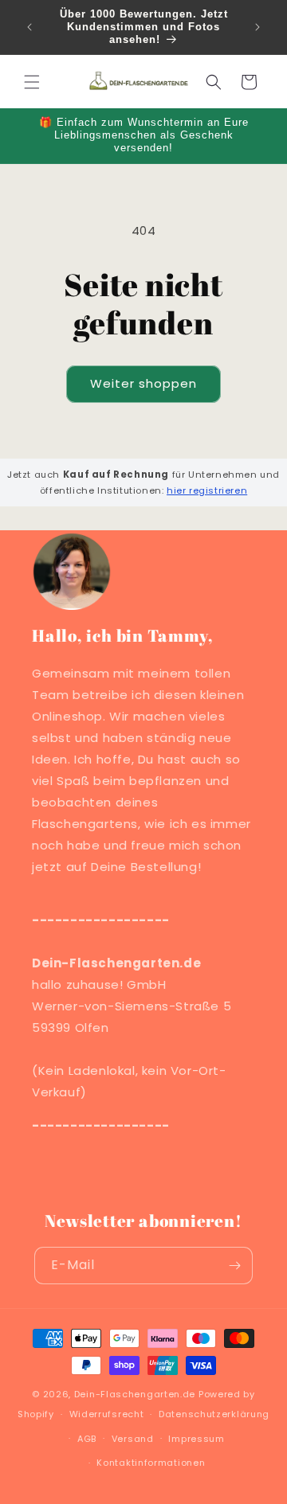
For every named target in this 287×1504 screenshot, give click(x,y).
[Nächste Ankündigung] (257, 27)
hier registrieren (207, 490)
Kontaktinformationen (150, 1462)
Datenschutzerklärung (214, 1414)
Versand (133, 1438)
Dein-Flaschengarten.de (134, 1394)
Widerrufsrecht (106, 1414)
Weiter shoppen (143, 383)
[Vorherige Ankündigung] (29, 27)
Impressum (196, 1438)
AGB (86, 1438)
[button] (31, 82)
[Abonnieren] (234, 1265)
